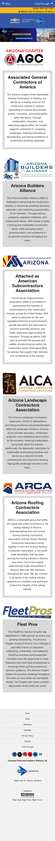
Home (27, 713)
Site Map (27, 730)
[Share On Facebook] (14, 754)
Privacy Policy (27, 735)
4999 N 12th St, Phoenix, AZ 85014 (37, 11)
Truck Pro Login (27, 746)
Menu (8, 3)
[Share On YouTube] (30, 754)
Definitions (27, 724)
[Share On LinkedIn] (35, 754)
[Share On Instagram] (25, 754)
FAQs (27, 719)
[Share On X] (19, 754)
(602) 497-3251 (46, 8)
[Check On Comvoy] (40, 754)
